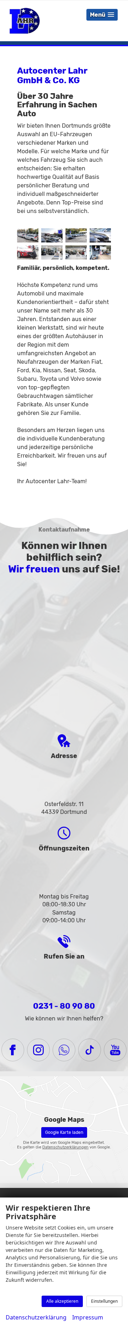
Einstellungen (104, 1301)
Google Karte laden (64, 1132)
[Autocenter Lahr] (27, 235)
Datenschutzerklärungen (65, 1147)
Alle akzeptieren (62, 1301)
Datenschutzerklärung (36, 1317)
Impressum (87, 1317)
